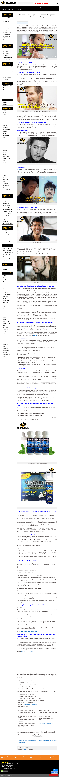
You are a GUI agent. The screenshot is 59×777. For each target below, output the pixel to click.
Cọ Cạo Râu (5, 93)
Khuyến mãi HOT (6, 9)
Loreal (4, 160)
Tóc (16, 7)
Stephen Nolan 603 (6, 189)
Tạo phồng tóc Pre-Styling (6, 37)
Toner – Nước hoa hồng (7, 57)
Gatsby (4, 154)
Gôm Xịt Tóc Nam (6, 21)
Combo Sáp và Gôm (7, 25)
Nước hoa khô (5, 102)
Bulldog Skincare (6, 164)
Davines (4, 133)
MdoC (4, 181)
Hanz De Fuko (5, 112)
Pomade (4, 19)
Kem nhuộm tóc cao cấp (7, 30)
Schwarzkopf (5, 171)
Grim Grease (5, 179)
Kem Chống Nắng (6, 59)
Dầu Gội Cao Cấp (6, 34)
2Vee (4, 143)
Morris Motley (5, 116)
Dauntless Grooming (7, 129)
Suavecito (5, 139)
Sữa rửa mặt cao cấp (7, 49)
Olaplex (4, 173)
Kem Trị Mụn (5, 55)
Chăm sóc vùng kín (6, 75)
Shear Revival (5, 183)
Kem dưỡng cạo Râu (7, 77)
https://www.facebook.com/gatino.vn (28, 651)
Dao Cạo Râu (5, 91)
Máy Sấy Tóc (5, 39)
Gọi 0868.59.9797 (53, 775)
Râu (21, 7)
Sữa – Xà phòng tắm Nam (8, 66)
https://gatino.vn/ (37, 649)
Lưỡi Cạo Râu (5, 96)
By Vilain (4, 123)
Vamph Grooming (6, 158)
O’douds (4, 175)
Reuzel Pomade (6, 118)
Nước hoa (46, 7)
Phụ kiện (39, 7)
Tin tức (13, 9)
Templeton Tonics (6, 185)
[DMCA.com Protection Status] (4, 770)
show (26, 22)
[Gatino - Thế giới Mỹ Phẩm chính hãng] (8, 3)
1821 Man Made (6, 135)
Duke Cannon (5, 162)
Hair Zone (5, 187)
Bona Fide (5, 166)
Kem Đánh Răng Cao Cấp (8, 70)
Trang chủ (3, 7)
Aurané (4, 152)
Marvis (4, 177)
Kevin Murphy (5, 114)
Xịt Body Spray (6, 79)
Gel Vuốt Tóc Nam (6, 23)
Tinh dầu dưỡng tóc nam (7, 28)
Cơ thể (32, 7)
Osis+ (4, 121)
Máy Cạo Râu (5, 87)
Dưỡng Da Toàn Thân (7, 68)
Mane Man (5, 125)
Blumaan (4, 110)
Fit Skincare (5, 191)
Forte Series (5, 131)
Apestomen (5, 150)
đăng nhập (24, 749)
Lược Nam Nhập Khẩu (7, 41)
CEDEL (4, 148)
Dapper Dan (5, 127)
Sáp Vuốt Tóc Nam (6, 17)
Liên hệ (19, 9)
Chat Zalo (55, 769)
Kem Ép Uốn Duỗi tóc (7, 32)
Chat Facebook (54, 772)
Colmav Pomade (6, 146)
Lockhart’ (4, 168)
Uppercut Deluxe (6, 156)
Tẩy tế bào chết (6, 53)
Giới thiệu (10, 7)
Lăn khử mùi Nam (6, 73)
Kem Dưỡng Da (6, 51)
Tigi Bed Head (5, 137)
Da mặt (26, 7)
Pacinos (4, 141)
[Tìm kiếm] (32, 3)
